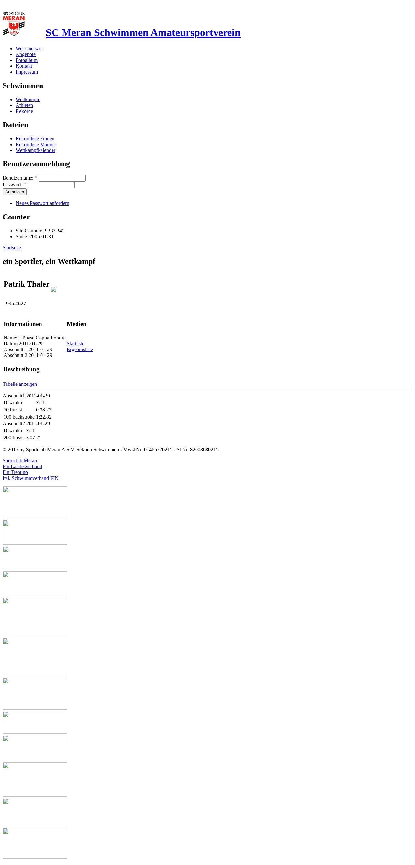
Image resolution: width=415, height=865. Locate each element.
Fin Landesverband (22, 466)
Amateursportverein (143, 32)
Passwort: (14, 184)
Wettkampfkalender (35, 150)
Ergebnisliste (80, 349)
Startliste (75, 343)
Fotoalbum (27, 60)
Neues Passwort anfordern (42, 203)
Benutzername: (20, 178)
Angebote (26, 54)
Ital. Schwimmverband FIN (31, 478)
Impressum (27, 72)
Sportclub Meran (20, 460)
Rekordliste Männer (36, 144)
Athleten (24, 105)
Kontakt (24, 66)
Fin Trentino (15, 472)
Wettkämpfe (28, 99)
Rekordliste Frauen (35, 138)
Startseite (12, 247)
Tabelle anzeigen (20, 384)
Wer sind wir (29, 48)
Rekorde (24, 111)
